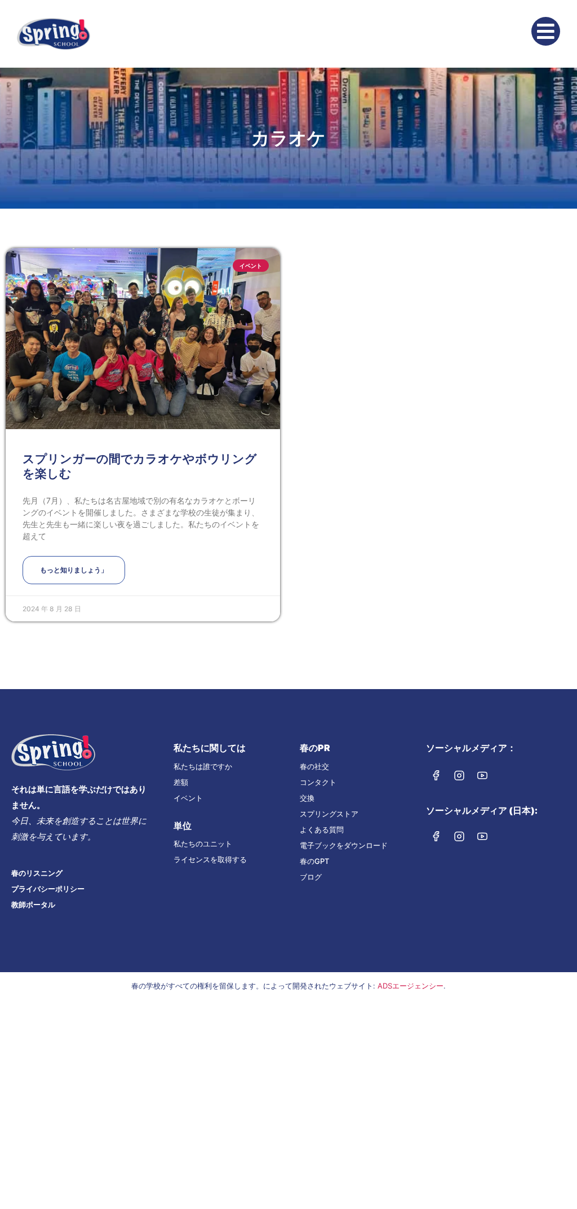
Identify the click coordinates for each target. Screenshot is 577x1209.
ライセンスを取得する (210, 859)
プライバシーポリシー (48, 888)
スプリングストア (329, 813)
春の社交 (314, 766)
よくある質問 (322, 829)
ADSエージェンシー (410, 985)
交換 (307, 797)
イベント (188, 797)
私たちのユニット (203, 843)
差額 (181, 782)
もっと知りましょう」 (74, 570)
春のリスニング (37, 872)
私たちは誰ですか (203, 766)
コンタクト (318, 782)
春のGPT (314, 861)
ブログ (311, 876)
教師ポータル (33, 904)
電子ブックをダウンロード (344, 845)
